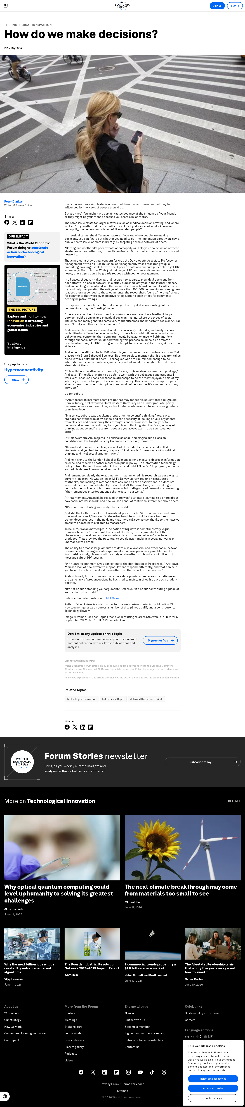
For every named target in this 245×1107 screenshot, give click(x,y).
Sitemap (122, 1090)
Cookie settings (213, 1098)
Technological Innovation (28, 25)
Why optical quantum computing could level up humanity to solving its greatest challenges (58, 893)
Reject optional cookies (213, 1078)
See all (234, 801)
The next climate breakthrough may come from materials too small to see (181, 890)
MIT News (112, 598)
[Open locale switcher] (5, 1096)
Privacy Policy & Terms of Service (122, 1084)
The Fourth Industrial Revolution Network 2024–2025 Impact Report (92, 966)
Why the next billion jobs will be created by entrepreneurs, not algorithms (29, 968)
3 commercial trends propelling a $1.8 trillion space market (150, 966)
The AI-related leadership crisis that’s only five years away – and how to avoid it (210, 968)
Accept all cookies (213, 1088)
